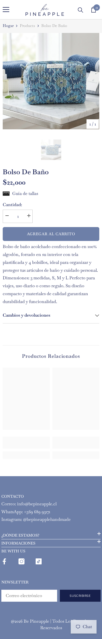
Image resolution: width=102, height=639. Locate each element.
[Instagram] (21, 561)
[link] (26, 443)
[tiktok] (38, 561)
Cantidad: (12, 204)
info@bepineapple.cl (37, 504)
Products (27, 25)
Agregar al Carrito (51, 233)
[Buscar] (80, 10)
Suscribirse (80, 596)
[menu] (6, 9)
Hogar (8, 25)
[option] (51, 81)
